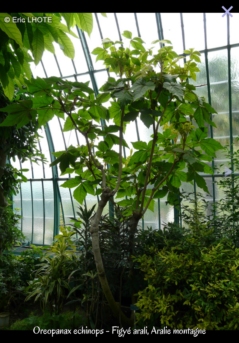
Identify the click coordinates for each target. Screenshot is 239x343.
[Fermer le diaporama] (227, 13)
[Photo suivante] (229, 173)
